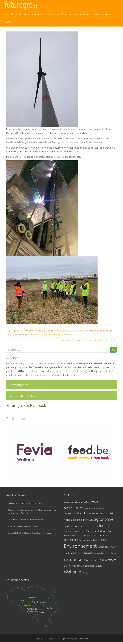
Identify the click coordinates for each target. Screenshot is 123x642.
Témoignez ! (19, 385)
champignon (76, 536)
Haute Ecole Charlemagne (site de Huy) (47, 604)
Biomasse (67, 536)
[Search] (113, 350)
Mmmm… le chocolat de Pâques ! (23, 526)
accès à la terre (69, 502)
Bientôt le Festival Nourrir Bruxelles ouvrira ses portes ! (32, 533)
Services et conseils (104, 14)
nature (70, 559)
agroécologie (71, 526)
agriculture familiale (94, 514)
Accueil (9, 14)
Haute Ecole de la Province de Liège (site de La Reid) (53, 608)
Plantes (82, 559)
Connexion (83, 639)
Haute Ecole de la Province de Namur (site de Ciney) (45, 612)
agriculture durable (75, 513)
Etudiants (103, 546)
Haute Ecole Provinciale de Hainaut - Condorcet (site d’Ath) (23, 602)
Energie (101, 539)
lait (115, 553)
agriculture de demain (93, 508)
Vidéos (8, 22)
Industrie (107, 553)
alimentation (94, 526)
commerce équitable (97, 535)
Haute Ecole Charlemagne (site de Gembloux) (39, 604)
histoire (98, 554)
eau (95, 539)
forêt (67, 553)
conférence (71, 539)
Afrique (94, 501)
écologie (85, 573)
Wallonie (72, 571)
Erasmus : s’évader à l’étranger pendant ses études (87, 340)
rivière (97, 560)
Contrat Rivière (85, 540)
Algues (80, 526)
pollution (90, 560)
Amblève (74, 532)
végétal (99, 565)
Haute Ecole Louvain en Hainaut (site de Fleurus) (34, 611)
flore (113, 547)
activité (81, 501)
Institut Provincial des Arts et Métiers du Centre (30, 605)
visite (91, 566)
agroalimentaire (84, 519)
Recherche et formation (60, 14)
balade (82, 531)
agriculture (73, 508)
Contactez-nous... (22, 395)
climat (84, 535)
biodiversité (103, 531)
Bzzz (75, 639)
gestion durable (82, 553)
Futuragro (39, 639)
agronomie (103, 519)
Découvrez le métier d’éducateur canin (25, 520)
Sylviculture (83, 566)
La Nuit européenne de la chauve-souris (25, 503)
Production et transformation (30, 14)
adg (88, 502)
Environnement (83, 14)
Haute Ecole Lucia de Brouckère (35, 599)
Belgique (91, 531)
